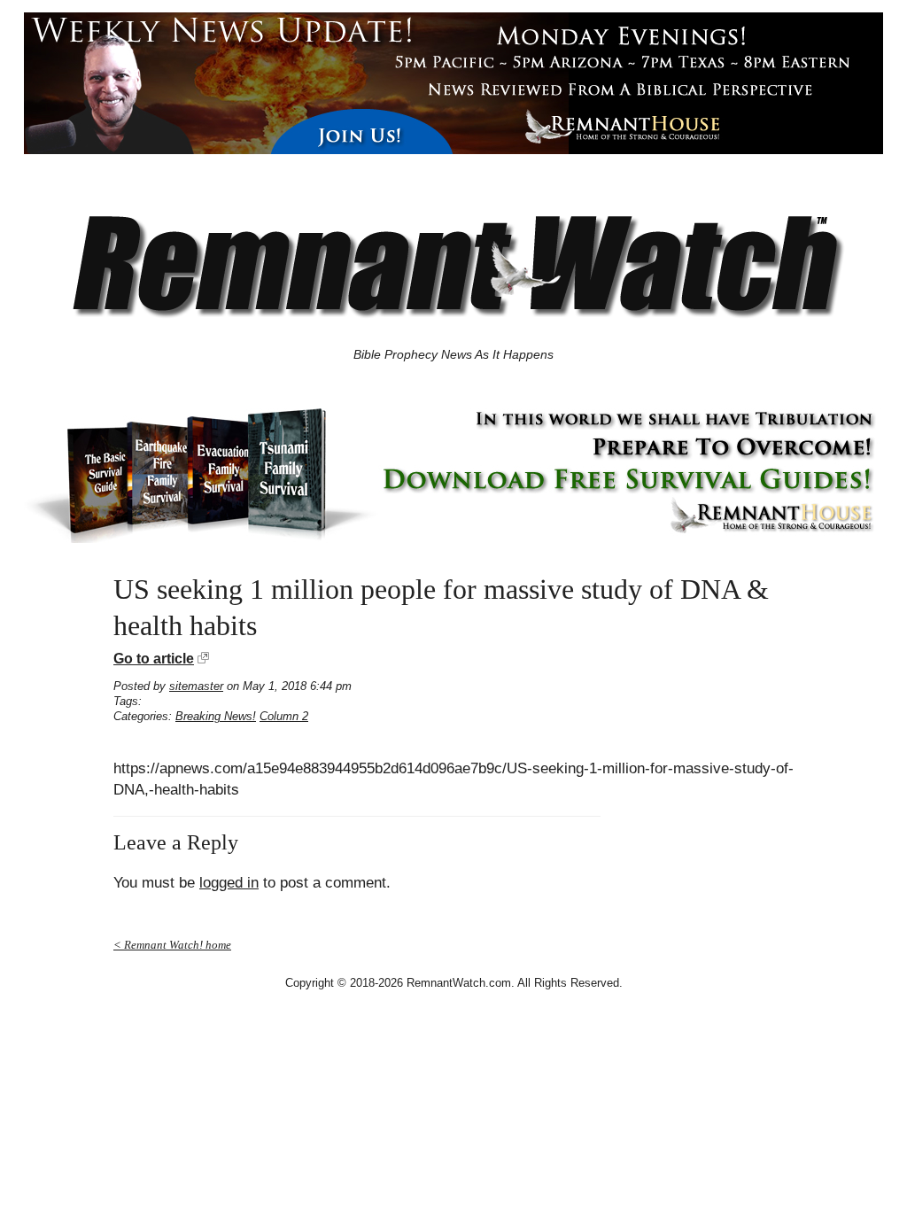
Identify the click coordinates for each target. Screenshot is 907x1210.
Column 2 (284, 716)
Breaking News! (215, 716)
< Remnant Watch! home (172, 944)
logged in (229, 882)
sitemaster (196, 686)
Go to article (153, 658)
